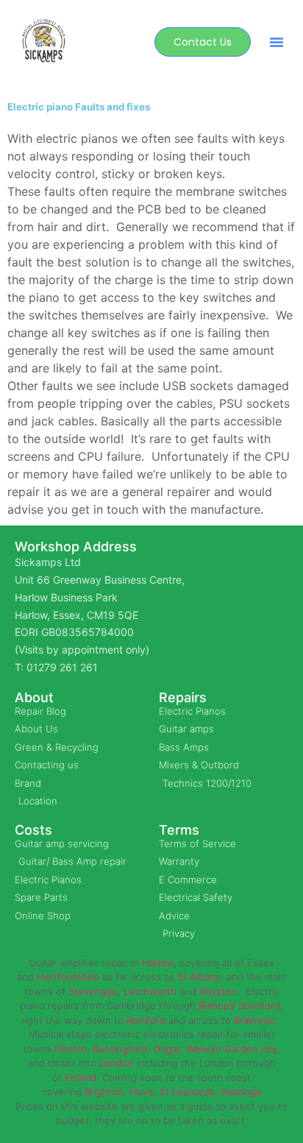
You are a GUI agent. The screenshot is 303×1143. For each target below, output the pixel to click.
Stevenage (93, 991)
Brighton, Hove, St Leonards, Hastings (173, 1091)
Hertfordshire (68, 977)
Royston (218, 991)
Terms (179, 830)
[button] (276, 42)
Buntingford (120, 1049)
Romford (145, 1020)
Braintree (255, 1020)
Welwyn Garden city (231, 1049)
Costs (33, 830)
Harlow (158, 963)
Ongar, (168, 1049)
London (116, 1063)
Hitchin (70, 1049)
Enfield (80, 1077)
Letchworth (150, 991)
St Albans (199, 977)
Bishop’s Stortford (239, 1005)
